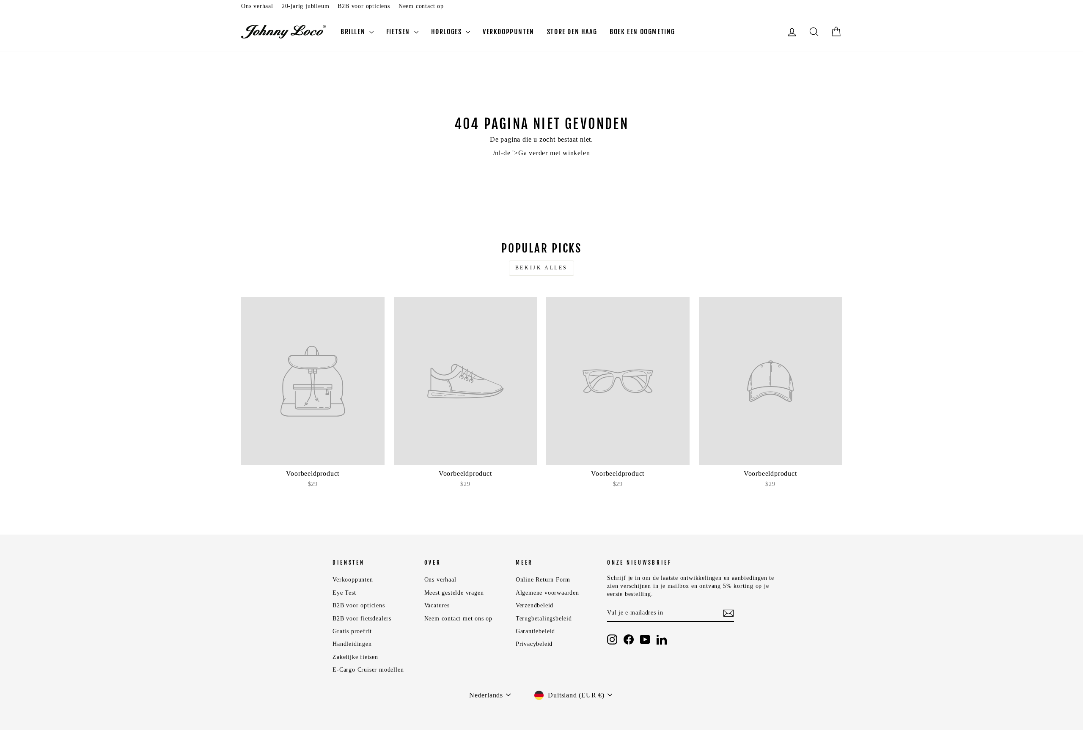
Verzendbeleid (534, 605)
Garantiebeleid (535, 631)
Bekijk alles (541, 268)
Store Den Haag (572, 31)
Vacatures (437, 605)
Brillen (354, 31)
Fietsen (399, 31)
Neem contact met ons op (458, 618)
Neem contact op (421, 6)
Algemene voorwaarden (547, 593)
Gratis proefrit (352, 631)
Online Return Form (543, 579)
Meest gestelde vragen (454, 593)
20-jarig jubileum (306, 6)
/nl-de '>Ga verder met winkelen (541, 152)
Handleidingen (352, 644)
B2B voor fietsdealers (362, 618)
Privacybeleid (534, 644)
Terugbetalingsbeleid (544, 618)
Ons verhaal (257, 6)
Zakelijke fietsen (355, 657)
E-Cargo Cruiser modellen (368, 670)
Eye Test (344, 593)
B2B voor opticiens (364, 6)
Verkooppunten (508, 31)
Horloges (447, 31)
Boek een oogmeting (642, 31)
